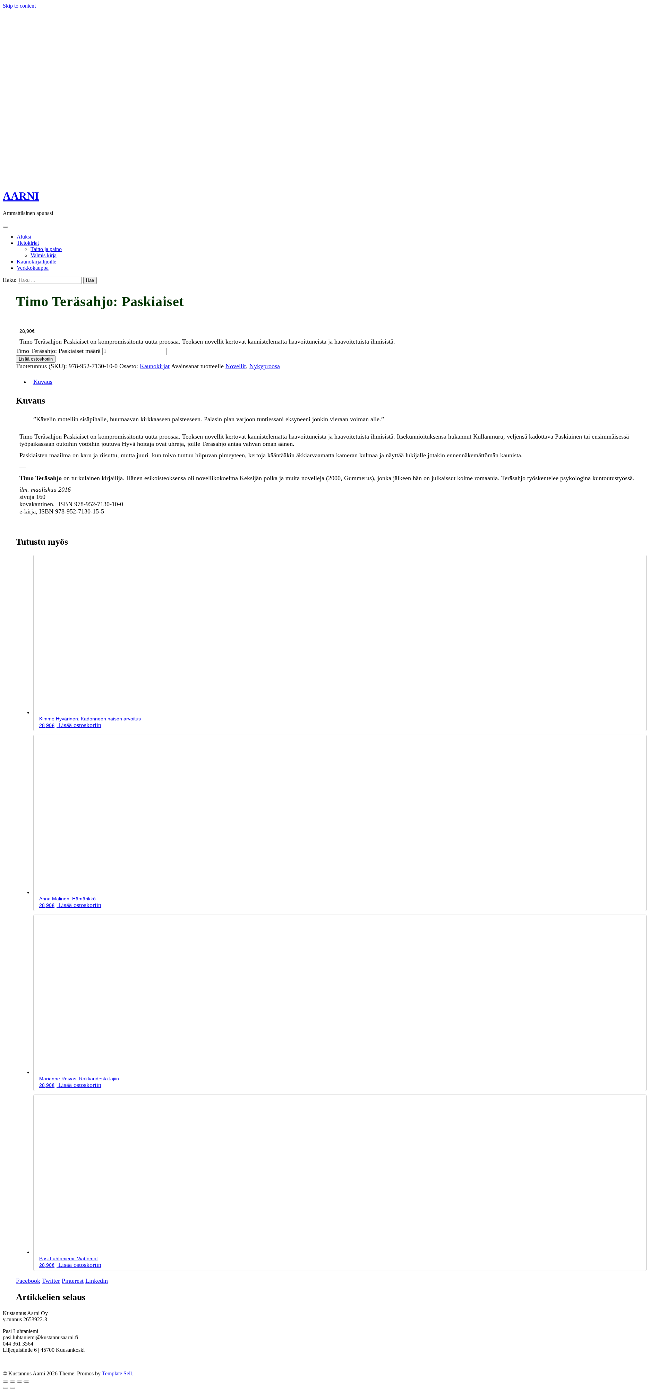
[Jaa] (19, 1382)
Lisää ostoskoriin (36, 359)
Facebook (28, 1280)
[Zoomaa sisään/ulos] (5, 1382)
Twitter (51, 1280)
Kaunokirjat (155, 366)
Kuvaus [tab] (42, 381)
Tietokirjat (28, 243)
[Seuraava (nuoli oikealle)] (12, 1388)
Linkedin (96, 1280)
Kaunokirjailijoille (36, 262)
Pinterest (73, 1280)
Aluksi (24, 237)
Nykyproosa (264, 366)
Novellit (235, 366)
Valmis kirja (44, 255)
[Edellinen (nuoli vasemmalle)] (5, 1388)
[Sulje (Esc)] (26, 1382)
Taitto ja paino (46, 249)
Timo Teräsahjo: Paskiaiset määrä (58, 350)
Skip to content (19, 6)
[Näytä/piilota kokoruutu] (12, 1382)
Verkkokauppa (33, 268)
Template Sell (117, 1373)
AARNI (21, 196)
